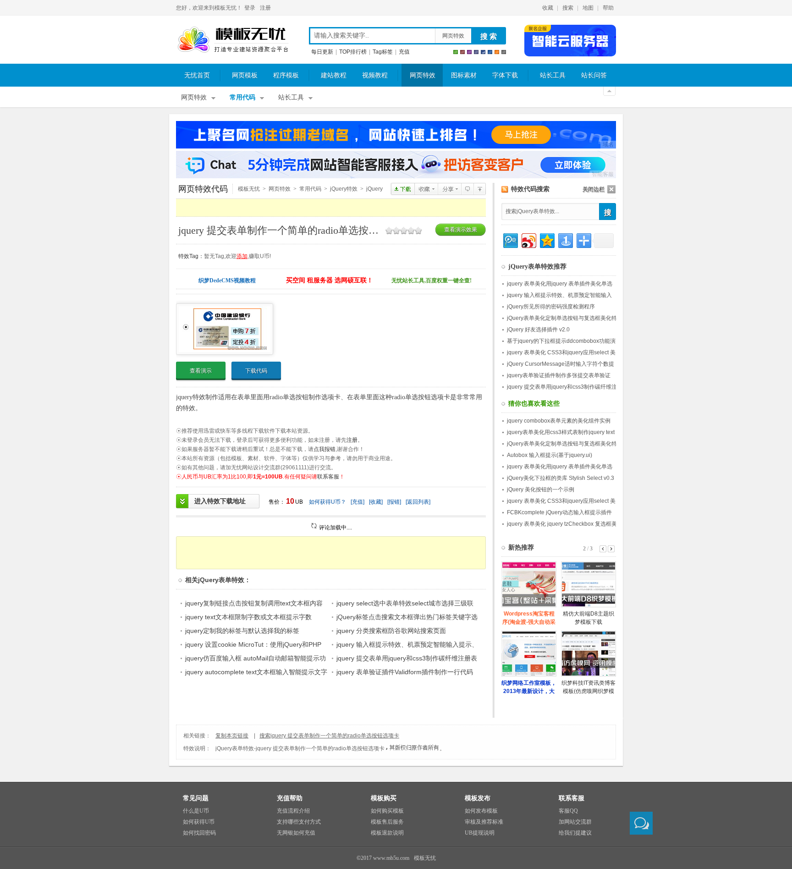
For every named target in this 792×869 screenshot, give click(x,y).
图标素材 (464, 75)
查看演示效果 (460, 229)
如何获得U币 (198, 822)
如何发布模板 (481, 811)
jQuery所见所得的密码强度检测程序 (551, 306)
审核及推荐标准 (484, 822)
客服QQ (568, 811)
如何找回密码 (199, 833)
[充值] (357, 502)
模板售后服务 (387, 822)
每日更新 (322, 52)
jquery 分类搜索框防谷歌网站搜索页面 (391, 630)
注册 (265, 8)
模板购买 (383, 798)
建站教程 (333, 75)
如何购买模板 (387, 811)
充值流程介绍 (293, 811)
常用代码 (242, 97)
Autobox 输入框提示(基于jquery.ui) (549, 455)
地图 (588, 8)
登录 (249, 8)
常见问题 (196, 798)
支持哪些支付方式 (299, 822)
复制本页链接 (231, 735)
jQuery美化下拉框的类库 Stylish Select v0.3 (560, 478)
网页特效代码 (203, 188)
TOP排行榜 (353, 52)
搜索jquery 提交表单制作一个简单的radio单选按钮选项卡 (329, 735)
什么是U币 (196, 811)
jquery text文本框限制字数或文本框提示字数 (248, 617)
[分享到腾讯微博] (509, 239)
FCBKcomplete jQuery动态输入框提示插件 (559, 512)
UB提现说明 (480, 833)
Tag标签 (383, 52)
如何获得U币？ (327, 502)
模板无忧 (233, 40)
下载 (402, 189)
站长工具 (553, 75)
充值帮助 (289, 798)
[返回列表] (418, 502)
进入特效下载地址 (220, 501)
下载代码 (256, 371)
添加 (242, 256)
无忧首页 (197, 75)
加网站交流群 (575, 822)
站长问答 (594, 75)
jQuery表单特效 (479, 189)
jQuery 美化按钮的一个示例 (540, 489)
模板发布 (477, 798)
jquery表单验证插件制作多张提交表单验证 (558, 375)
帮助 (608, 8)
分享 (449, 189)
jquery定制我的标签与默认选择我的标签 (242, 630)
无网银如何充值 (296, 833)
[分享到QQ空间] (546, 239)
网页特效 (453, 36)
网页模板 (245, 75)
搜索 (567, 8)
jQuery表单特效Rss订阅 (504, 189)
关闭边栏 (594, 189)
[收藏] (376, 502)
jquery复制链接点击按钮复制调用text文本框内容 (254, 603)
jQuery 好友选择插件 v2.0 (538, 329)
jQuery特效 (344, 189)
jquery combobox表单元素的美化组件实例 (558, 421)
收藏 (547, 8)
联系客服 (328, 476)
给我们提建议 (575, 833)
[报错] (394, 502)
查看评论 (467, 189)
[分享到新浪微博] (528, 239)
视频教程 (375, 75)
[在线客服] (641, 823)
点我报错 (325, 449)
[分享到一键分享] (564, 239)
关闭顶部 (609, 91)
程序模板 (286, 75)
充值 (404, 52)
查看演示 (201, 371)
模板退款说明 (387, 833)
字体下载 (505, 75)
